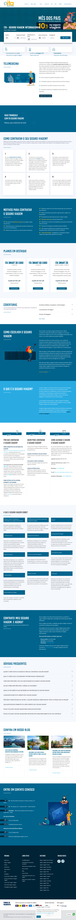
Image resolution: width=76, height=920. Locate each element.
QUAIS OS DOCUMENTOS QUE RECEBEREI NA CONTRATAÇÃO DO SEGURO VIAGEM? (26, 690)
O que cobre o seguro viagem (10, 876)
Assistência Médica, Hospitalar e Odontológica (52, 305)
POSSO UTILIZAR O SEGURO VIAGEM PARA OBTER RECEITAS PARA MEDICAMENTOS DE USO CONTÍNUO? (32, 714)
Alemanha (6, 466)
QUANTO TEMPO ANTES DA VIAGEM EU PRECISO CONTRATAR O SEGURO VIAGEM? (26, 672)
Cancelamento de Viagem (46, 309)
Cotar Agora (14, 288)
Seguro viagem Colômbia (45, 881)
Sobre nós (26, 4)
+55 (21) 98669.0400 (66, 476)
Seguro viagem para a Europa (46, 860)
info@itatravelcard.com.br (15, 824)
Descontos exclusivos (46, 219)
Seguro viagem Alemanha (45, 867)
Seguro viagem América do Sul (46, 874)
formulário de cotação (15, 157)
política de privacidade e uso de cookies (45, 913)
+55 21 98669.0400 (60, 468)
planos (38, 158)
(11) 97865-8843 (50, 642)
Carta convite (25, 873)
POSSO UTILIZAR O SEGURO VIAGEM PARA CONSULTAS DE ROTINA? (22, 709)
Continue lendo (9, 767)
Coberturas (47, 4)
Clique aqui (9, 494)
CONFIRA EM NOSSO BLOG (16, 730)
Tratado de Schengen (46, 232)
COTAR (66, 37)
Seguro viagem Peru (44, 887)
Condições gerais (25, 860)
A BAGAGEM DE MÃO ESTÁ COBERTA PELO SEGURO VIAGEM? (20, 695)
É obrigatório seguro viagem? (10, 887)
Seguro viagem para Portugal (46, 862)
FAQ (51, 4)
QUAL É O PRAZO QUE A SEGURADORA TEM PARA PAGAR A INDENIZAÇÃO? (24, 676)
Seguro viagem (33, 4)
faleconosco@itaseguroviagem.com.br (64, 472)
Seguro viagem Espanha (45, 885)
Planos (41, 4)
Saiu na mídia (25, 868)
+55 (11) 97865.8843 (13, 820)
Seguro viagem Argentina (45, 869)
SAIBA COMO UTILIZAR (45, 96)
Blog (55, 4)
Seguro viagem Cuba (44, 878)
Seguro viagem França (45, 864)
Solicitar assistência (67, 4)
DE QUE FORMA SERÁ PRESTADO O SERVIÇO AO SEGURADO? (20, 686)
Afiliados (60, 4)
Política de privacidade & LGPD (29, 866)
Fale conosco (7, 869)
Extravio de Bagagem (45, 314)
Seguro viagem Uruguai (45, 876)
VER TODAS (42, 319)
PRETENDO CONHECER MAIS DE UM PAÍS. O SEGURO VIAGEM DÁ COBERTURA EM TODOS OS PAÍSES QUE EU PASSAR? (35, 700)
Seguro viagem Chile (44, 871)
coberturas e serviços (17, 222)
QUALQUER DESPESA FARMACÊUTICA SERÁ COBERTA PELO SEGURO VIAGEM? (24, 704)
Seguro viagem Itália (44, 883)
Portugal (10, 474)
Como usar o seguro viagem (10, 882)
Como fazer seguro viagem (10, 884)
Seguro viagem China (44, 890)
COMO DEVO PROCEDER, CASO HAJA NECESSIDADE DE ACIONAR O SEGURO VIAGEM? (26, 681)
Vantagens (6, 874)
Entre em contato (43, 372)
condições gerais (49, 647)
